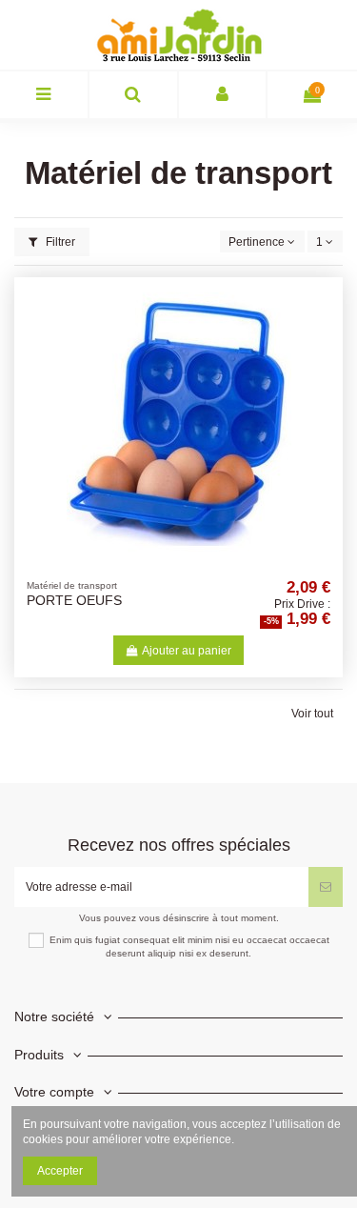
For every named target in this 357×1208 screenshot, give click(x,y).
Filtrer (59, 242)
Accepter (60, 1171)
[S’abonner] (325, 887)
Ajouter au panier (186, 650)
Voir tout (312, 713)
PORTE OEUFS (74, 601)
